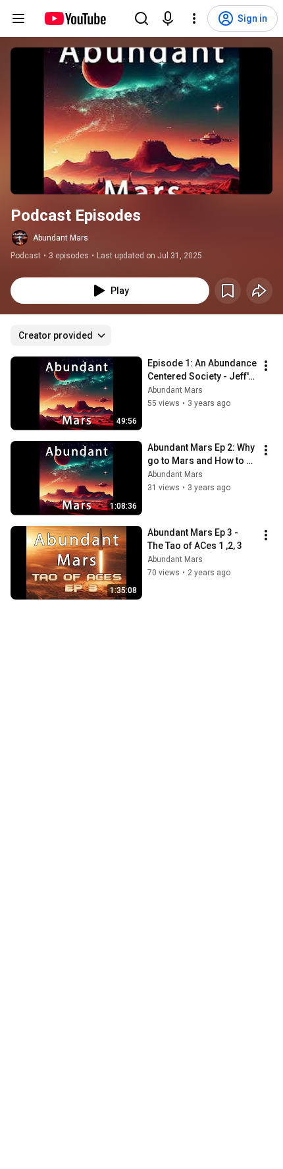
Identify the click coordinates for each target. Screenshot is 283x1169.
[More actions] (266, 366)
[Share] (259, 290)
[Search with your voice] (168, 18)
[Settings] (194, 18)
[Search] (141, 18)
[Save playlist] (228, 290)
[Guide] (18, 18)
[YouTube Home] (74, 18)
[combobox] (61, 335)
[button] (141, 120)
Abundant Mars (60, 237)
